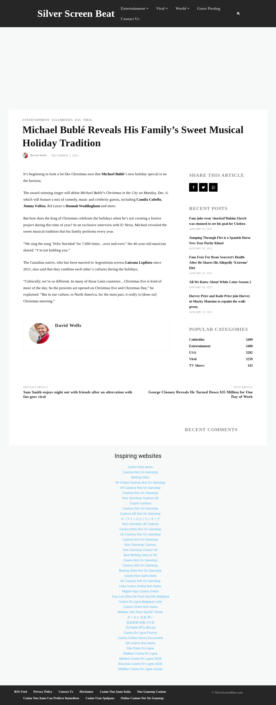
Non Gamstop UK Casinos (140, 524)
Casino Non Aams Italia (140, 575)
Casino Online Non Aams (140, 607)
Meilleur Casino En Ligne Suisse (140, 669)
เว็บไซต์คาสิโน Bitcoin (140, 627)
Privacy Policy (42, 691)
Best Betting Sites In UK (140, 555)
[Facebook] (193, 187)
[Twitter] (203, 187)
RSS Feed (20, 691)
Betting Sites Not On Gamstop (140, 570)
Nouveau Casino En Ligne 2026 (140, 664)
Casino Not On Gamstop (140, 560)
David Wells (38, 155)
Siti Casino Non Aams (140, 643)
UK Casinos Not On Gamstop (140, 487)
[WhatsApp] (213, 187)
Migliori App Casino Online (140, 591)
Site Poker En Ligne (140, 648)
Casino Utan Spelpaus (100, 698)
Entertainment (35, 119)
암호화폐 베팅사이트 (140, 622)
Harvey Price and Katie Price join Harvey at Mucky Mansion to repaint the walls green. (219, 301)
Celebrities (62, 119)
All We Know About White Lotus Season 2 (220, 282)
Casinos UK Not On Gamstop (140, 513)
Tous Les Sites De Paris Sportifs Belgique (140, 596)
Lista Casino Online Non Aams (140, 586)
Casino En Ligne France (140, 632)
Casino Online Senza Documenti (140, 638)
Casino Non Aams (140, 467)
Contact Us (66, 691)
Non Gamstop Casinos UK (140, 498)
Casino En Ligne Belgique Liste (140, 601)
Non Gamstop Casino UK (140, 550)
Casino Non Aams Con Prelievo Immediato (51, 698)
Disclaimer (86, 691)
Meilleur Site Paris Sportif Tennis (140, 612)
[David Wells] (26, 155)
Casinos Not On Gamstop (140, 472)
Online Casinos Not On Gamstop (142, 698)
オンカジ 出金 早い (140, 617)
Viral (88, 119)
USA (78, 119)
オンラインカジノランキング (140, 518)
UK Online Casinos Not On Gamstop (140, 482)
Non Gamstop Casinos (140, 544)
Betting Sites (140, 477)
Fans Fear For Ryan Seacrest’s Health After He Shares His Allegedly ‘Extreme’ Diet (218, 262)
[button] (238, 13)
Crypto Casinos (140, 503)
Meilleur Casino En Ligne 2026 (140, 658)
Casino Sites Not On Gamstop (140, 529)
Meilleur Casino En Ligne (140, 653)
